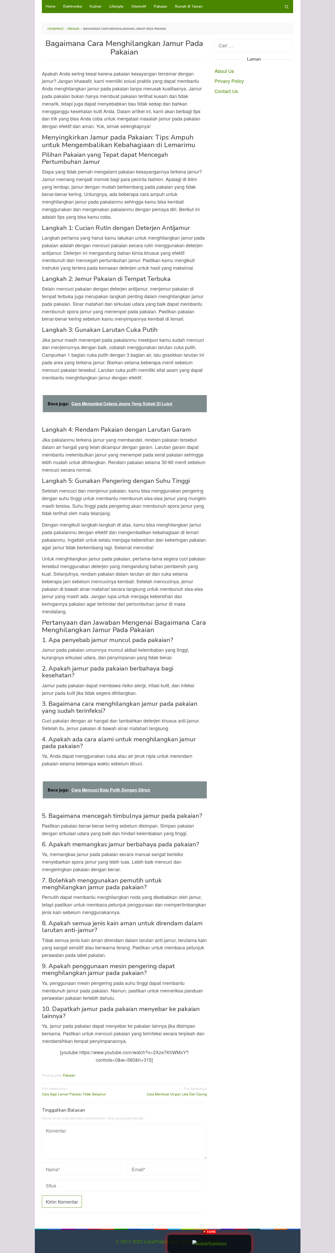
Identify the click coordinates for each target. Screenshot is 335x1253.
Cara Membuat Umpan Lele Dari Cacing (177, 1091)
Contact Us (226, 91)
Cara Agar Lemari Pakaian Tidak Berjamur (74, 1091)
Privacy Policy (229, 80)
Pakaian (69, 1075)
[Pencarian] (286, 6)
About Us (224, 70)
